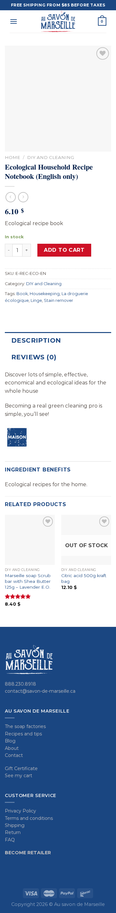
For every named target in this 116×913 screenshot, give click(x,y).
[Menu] (13, 21)
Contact (14, 755)
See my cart (18, 775)
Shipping (14, 825)
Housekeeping (45, 293)
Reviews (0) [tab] (33, 357)
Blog (10, 741)
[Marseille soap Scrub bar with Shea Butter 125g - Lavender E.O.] (30, 540)
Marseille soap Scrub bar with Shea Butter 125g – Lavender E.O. (28, 581)
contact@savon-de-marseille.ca (40, 691)
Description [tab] (36, 340)
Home (12, 157)
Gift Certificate (21, 768)
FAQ (10, 840)
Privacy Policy (20, 811)
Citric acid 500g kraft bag (83, 578)
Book (22, 293)
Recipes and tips (23, 734)
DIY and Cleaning (50, 157)
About (12, 748)
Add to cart (64, 250)
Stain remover (58, 300)
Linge (36, 300)
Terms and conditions (29, 818)
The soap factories (25, 726)
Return (13, 832)
